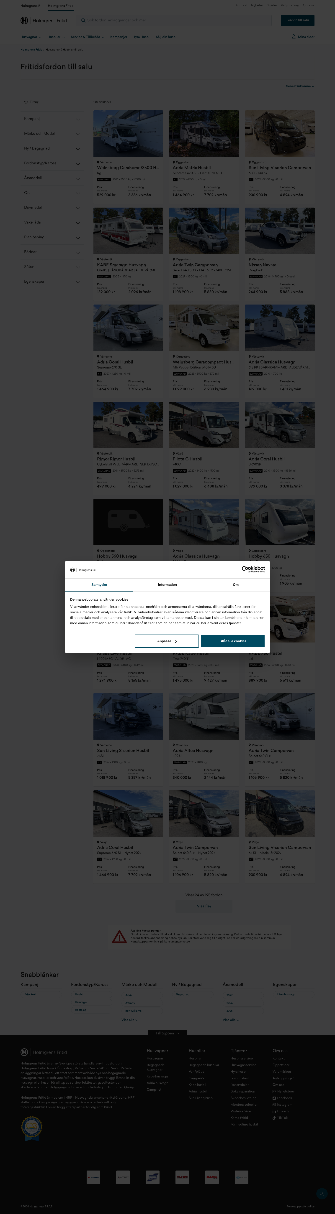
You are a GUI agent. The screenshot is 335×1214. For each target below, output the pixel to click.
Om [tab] (236, 585)
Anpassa (164, 641)
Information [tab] (167, 585)
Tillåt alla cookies (232, 641)
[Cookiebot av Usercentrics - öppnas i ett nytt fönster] (245, 569)
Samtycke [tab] (99, 585)
